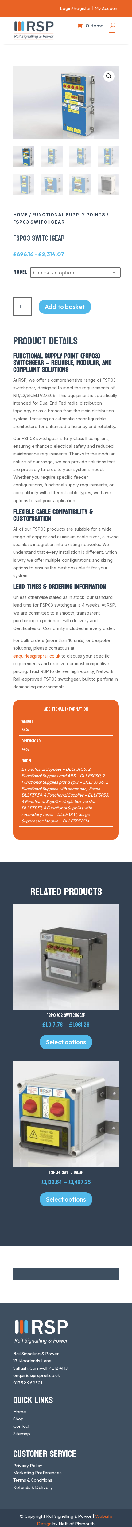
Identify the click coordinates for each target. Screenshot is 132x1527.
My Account (107, 8)
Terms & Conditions (32, 1480)
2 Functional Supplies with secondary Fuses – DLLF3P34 (64, 788)
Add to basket (65, 306)
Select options (66, 1042)
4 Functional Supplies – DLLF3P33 (76, 795)
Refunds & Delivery (33, 1487)
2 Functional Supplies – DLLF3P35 (53, 769)
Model (21, 272)
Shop (18, 1419)
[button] (109, 76)
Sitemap (21, 1433)
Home (20, 214)
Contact (21, 1426)
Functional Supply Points (68, 214)
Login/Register (75, 8)
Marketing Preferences (37, 1472)
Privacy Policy (27, 1465)
